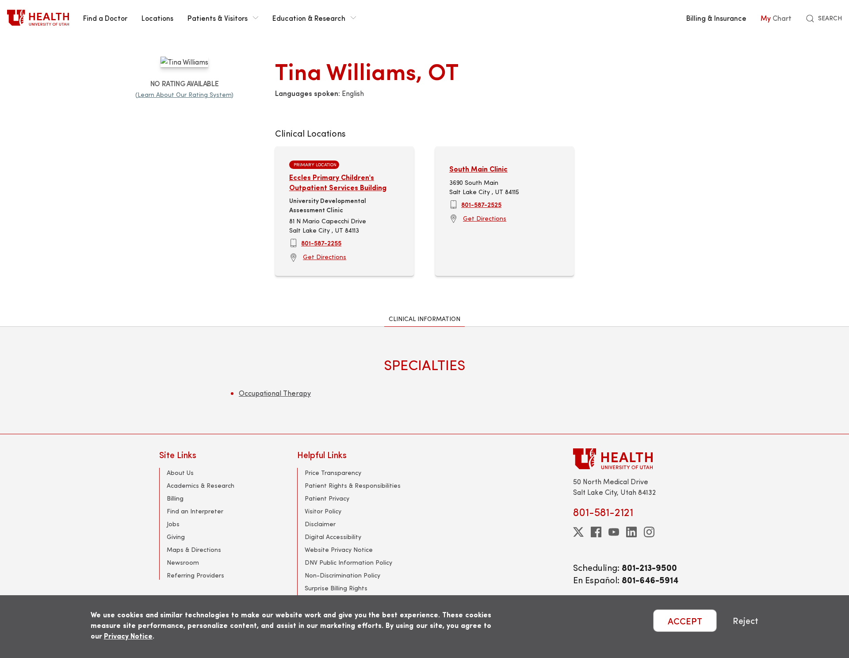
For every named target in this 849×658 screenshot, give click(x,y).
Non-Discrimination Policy (342, 575)
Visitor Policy (323, 511)
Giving (176, 536)
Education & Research (308, 18)
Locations (157, 18)
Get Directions (324, 256)
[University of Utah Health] (38, 17)
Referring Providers (195, 575)
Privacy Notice (128, 636)
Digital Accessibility (333, 536)
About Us (180, 472)
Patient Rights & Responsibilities (353, 485)
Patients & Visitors (217, 18)
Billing (175, 498)
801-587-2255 (321, 242)
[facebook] (596, 532)
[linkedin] (631, 532)
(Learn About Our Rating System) (184, 94)
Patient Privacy (327, 498)
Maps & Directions (194, 549)
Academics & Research (200, 485)
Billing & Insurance (716, 18)
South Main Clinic (478, 169)
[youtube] (613, 532)
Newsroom (183, 562)
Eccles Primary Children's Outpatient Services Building (337, 182)
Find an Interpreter (195, 511)
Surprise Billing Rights (336, 588)
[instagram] (649, 532)
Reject (745, 621)
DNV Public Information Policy (348, 562)
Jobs (173, 524)
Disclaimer (320, 524)
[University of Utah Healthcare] (631, 458)
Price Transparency (333, 472)
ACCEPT (685, 621)
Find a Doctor (105, 18)
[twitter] (578, 532)
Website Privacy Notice (339, 549)
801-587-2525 (481, 204)
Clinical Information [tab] (424, 318)
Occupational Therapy (275, 393)
